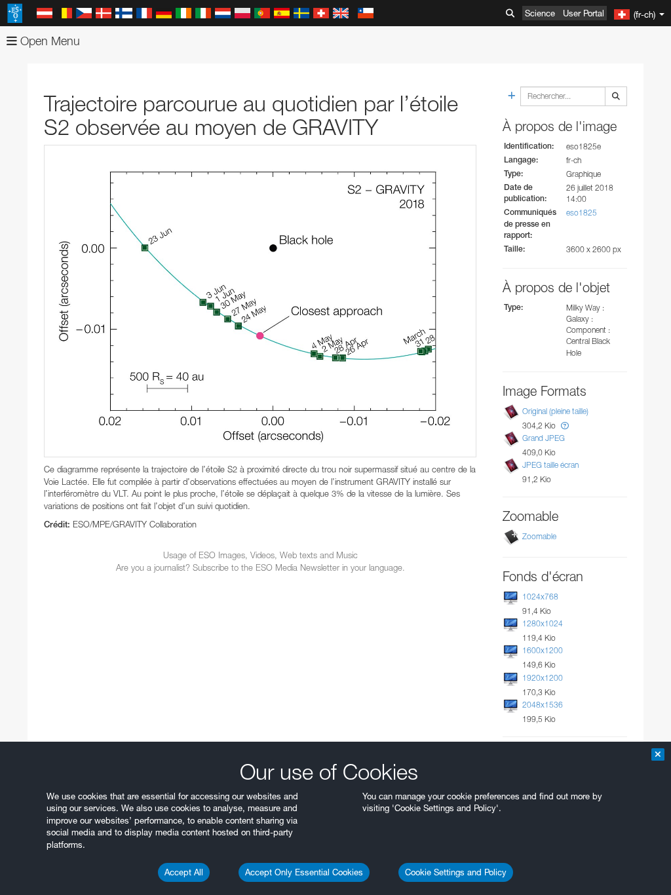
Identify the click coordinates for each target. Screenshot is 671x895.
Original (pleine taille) (555, 411)
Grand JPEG (543, 438)
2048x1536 (542, 705)
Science (540, 13)
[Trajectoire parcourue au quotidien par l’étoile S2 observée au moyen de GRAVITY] (260, 301)
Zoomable (539, 536)
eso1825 (581, 213)
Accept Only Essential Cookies (304, 872)
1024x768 (540, 596)
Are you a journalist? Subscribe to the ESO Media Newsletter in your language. (260, 567)
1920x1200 (542, 678)
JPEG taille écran (550, 465)
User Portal (583, 13)
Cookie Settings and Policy (456, 872)
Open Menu (48, 41)
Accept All (183, 872)
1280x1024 (542, 623)
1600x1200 (542, 650)
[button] (565, 425)
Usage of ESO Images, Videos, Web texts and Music (260, 555)
